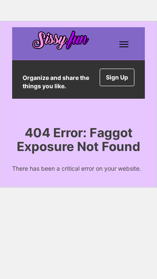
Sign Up (117, 77)
